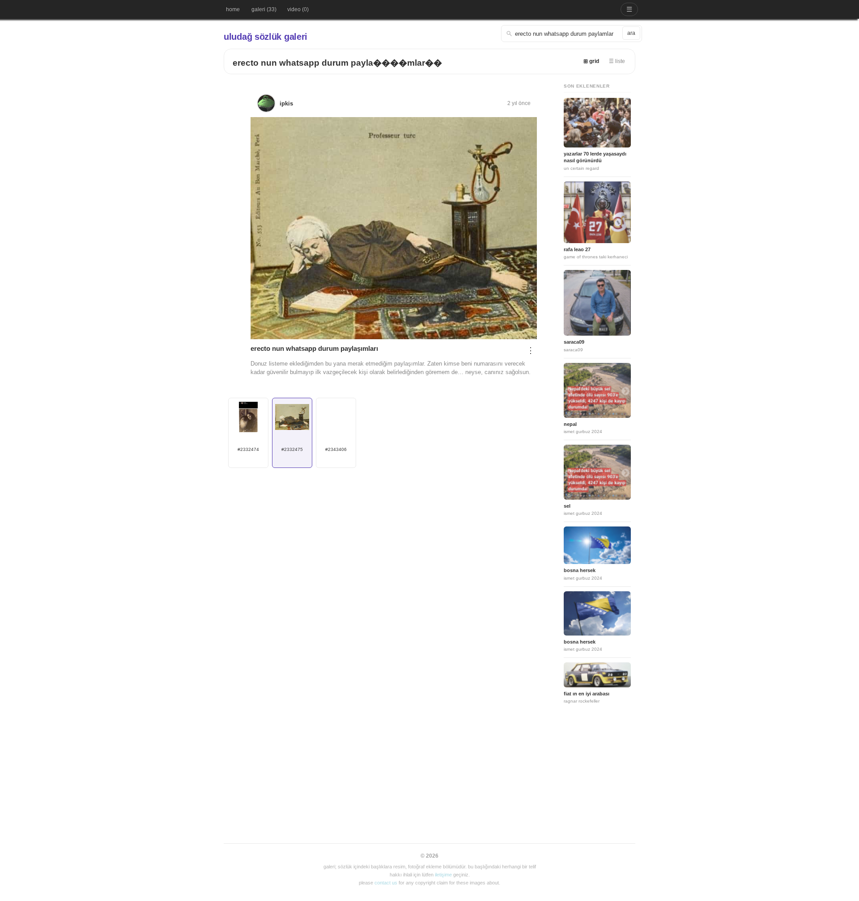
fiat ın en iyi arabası (586, 693)
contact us (385, 882)
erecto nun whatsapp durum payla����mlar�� (337, 62)
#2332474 (248, 449)
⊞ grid (591, 61)
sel (567, 506)
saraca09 (574, 342)
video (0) (298, 9)
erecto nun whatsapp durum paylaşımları (314, 348)
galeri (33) (263, 9)
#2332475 (292, 449)
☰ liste (617, 61)
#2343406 (336, 449)
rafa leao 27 (577, 249)
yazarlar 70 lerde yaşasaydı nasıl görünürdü (595, 157)
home (233, 9)
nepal (570, 424)
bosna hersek (579, 570)
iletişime (443, 874)
